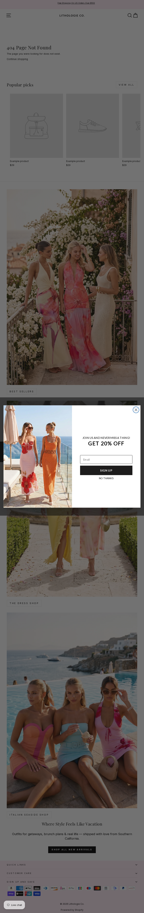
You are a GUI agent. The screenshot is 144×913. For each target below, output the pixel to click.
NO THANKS (106, 478)
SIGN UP (106, 470)
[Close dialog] (136, 410)
